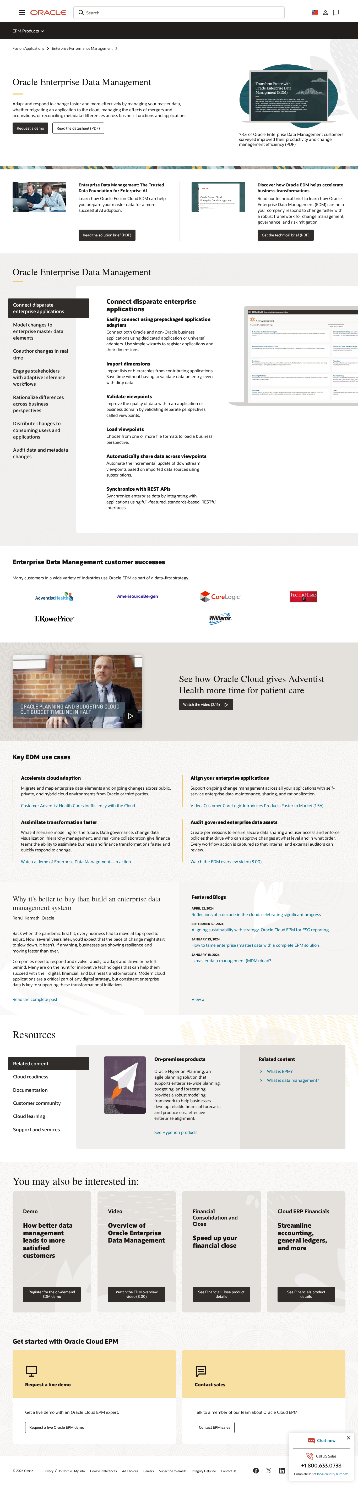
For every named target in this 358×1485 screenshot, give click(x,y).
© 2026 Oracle (23, 1471)
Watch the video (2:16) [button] (201, 704)
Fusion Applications (28, 48)
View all (199, 999)
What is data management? (293, 1080)
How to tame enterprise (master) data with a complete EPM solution (255, 945)
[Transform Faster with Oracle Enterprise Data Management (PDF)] (292, 96)
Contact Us (228, 1471)
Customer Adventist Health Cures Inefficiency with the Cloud (78, 805)
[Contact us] (336, 12)
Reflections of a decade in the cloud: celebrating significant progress (256, 914)
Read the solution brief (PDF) (107, 234)
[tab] (48, 308)
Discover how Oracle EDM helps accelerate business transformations (300, 187)
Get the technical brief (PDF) (286, 234)
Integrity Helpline (204, 1471)
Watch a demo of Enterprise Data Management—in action (76, 861)
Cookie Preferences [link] (103, 1471)
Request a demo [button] (30, 128)
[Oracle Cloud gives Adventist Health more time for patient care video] (77, 691)
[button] (22, 12)
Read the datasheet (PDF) (78, 128)
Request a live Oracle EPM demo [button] (56, 1427)
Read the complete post (35, 999)
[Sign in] (325, 12)
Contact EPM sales (214, 1427)
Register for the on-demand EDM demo (52, 1294)
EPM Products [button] (26, 31)
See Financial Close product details (221, 1294)
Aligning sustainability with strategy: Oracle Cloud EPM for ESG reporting (260, 929)
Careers (148, 1471)
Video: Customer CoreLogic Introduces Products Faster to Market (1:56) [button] (257, 805)
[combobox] (179, 12)
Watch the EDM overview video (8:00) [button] (226, 861)
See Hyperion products (175, 1132)
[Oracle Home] (48, 12)
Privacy (48, 1471)
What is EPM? (279, 1071)
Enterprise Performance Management (82, 48)
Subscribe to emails (173, 1471)
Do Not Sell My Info (71, 1471)
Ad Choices (130, 1471)
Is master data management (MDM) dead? (231, 960)
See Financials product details (306, 1294)
